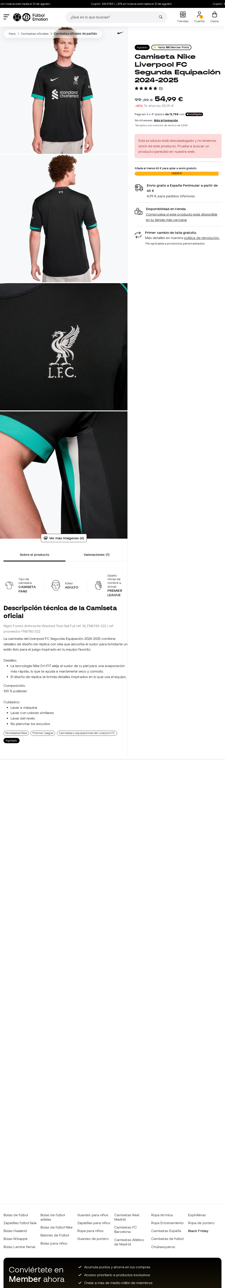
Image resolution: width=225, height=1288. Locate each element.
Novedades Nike (16, 733)
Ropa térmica (162, 1215)
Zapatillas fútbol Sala (20, 1223)
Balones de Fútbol (54, 1235)
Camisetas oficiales (34, 33)
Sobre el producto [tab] (34, 554)
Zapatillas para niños (93, 1223)
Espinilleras (197, 1215)
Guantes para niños (92, 1215)
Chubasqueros (163, 1247)
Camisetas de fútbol (167, 1239)
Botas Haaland (15, 1231)
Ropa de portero (201, 1223)
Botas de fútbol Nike (56, 1227)
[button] (178, 214)
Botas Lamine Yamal (19, 1247)
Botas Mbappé (15, 1239)
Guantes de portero (93, 1239)
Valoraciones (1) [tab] (96, 554)
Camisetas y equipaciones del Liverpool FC (87, 733)
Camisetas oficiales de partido (75, 33)
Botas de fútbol (16, 1215)
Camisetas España (166, 1231)
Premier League (43, 733)
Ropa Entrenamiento (167, 1223)
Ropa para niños (90, 1231)
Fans (12, 33)
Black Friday (198, 1231)
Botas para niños (53, 1243)
